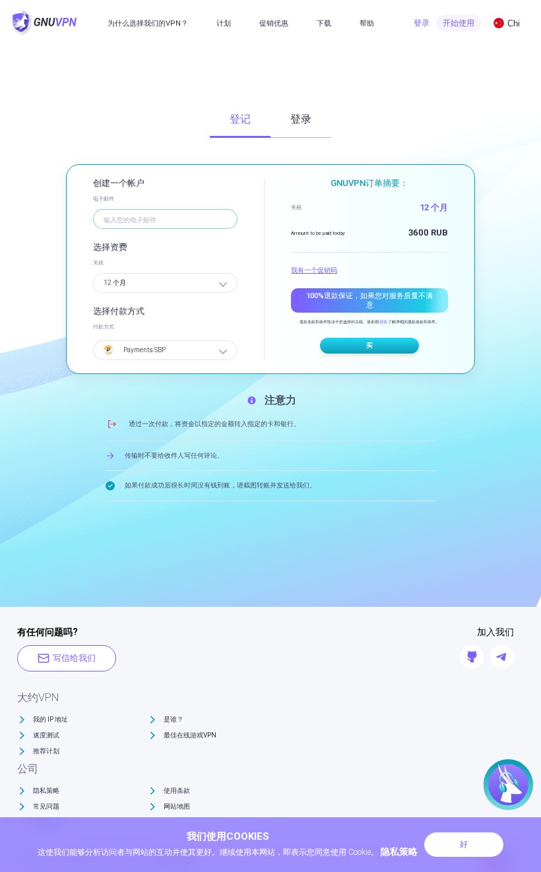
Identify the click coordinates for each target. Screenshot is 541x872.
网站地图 (177, 806)
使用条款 (177, 790)
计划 (223, 23)
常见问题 (46, 806)
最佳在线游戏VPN (190, 735)
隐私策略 (46, 790)
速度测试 (46, 735)
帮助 (367, 23)
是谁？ (173, 719)
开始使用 (458, 23)
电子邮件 (103, 199)
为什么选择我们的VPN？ (148, 23)
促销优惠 (273, 23)
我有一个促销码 (314, 270)
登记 (240, 119)
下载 (324, 23)
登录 (422, 23)
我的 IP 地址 (50, 719)
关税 (98, 263)
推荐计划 (46, 751)
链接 (383, 321)
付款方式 (103, 327)
